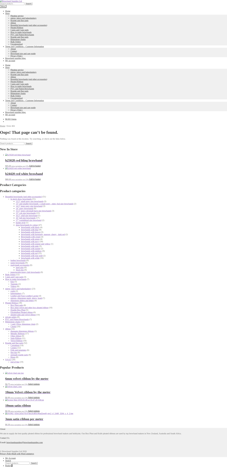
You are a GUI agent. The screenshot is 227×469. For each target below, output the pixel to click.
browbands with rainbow (31, 251)
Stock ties (20, 270)
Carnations (15, 345)
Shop (7, 13)
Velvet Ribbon (16, 341)
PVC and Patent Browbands (22, 35)
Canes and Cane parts (20, 30)
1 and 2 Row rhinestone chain (23, 324)
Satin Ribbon (16, 338)
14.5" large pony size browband (29, 206)
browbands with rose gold (32, 256)
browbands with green (30, 239)
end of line (15, 362)
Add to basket (35, 166)
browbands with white (30, 258)
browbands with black (30, 227)
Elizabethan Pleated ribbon (22, 312)
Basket (8, 466)
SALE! (8, 359)
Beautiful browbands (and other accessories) (29, 25)
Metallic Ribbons (18, 333)
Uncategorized (17, 44)
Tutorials (14, 284)
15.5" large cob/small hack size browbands (33, 211)
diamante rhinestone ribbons (22, 331)
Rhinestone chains (18, 39)
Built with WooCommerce (23, 454)
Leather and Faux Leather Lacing (24, 296)
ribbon (13, 23)
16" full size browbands (25, 218)
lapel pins (20, 267)
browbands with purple (30, 248)
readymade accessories (20, 265)
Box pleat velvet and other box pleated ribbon (29, 308)
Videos (13, 286)
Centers (14, 348)
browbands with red (29, 253)
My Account (10, 458)
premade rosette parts (19, 355)
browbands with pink (30, 246)
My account (10, 61)
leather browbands (18, 260)
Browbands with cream (30, 237)
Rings (13, 357)
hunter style (20, 223)
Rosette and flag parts (19, 20)
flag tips (14, 352)
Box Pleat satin (17, 305)
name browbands (18, 263)
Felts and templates (18, 350)
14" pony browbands (24, 208)
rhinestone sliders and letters (22, 300)
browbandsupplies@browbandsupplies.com (24, 442)
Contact (14, 51)
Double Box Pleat (18, 310)
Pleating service (17, 16)
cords (13, 291)
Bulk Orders (16, 42)
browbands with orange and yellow (35, 244)
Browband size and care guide (23, 53)
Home (7, 11)
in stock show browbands (21, 199)
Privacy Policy (17, 56)
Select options (34, 384)
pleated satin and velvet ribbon (23, 315)
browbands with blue (29, 230)
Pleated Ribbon (17, 27)
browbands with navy (30, 241)
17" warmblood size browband (28, 220)
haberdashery (16, 293)
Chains (13, 326)
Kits (12, 282)
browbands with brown (30, 232)
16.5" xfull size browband (26, 215)
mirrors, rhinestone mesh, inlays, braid (26, 298)
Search (28, 4)
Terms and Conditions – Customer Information (24, 46)
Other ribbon (16, 336)
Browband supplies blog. (15, 58)
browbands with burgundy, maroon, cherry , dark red (43, 234)
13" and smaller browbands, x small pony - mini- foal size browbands (44, 204)
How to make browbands (21, 32)
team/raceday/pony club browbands (25, 272)
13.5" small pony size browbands (29, 201)
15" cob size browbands (26, 213)
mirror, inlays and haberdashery (24, 18)
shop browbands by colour (27, 225)
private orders (11, 317)
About (13, 49)
